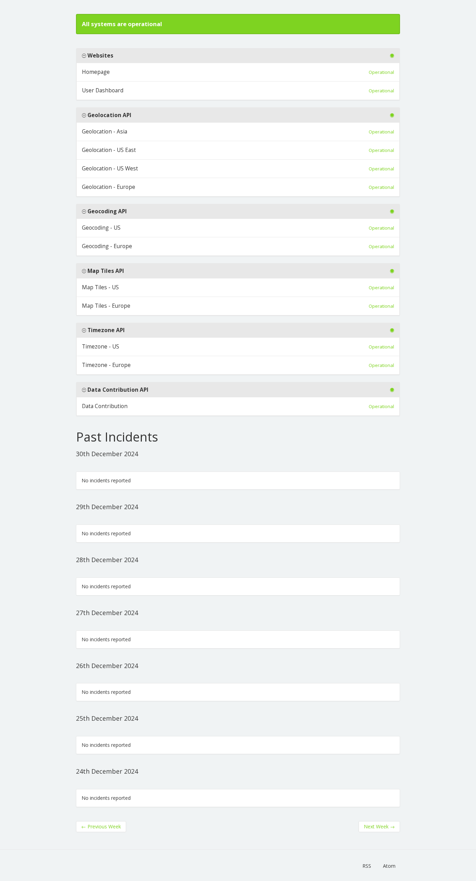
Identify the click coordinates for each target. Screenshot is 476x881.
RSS (366, 866)
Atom (389, 866)
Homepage (96, 72)
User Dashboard (102, 90)
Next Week (379, 826)
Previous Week (101, 826)
